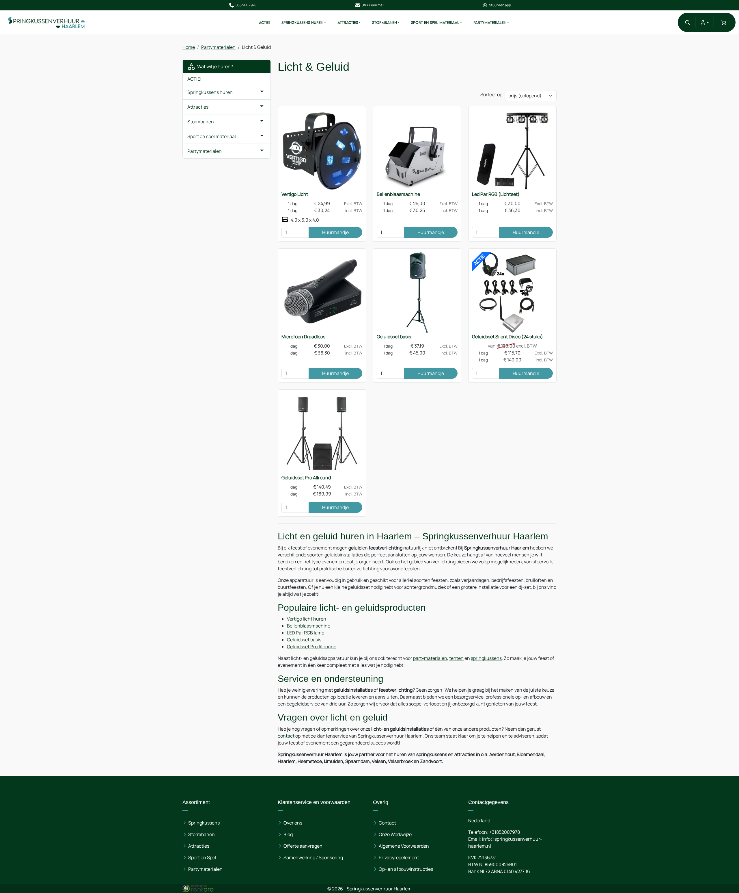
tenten (456, 658)
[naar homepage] (46, 22)
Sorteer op (491, 94)
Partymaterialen (489, 22)
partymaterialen (430, 658)
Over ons (292, 823)
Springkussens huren (302, 22)
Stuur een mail (373, 5)
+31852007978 (504, 832)
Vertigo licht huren (306, 619)
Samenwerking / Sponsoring (313, 857)
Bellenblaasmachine (398, 194)
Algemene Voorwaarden (404, 846)
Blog (288, 834)
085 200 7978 (246, 5)
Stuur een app (500, 5)
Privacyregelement (399, 857)
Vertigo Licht (294, 194)
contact (286, 736)
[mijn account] (704, 22)
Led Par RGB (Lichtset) (496, 194)
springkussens (486, 658)
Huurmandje (335, 232)
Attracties (347, 22)
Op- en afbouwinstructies (406, 869)
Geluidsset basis (394, 336)
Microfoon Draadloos (303, 336)
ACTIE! (264, 22)
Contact (387, 823)
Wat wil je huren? (214, 66)
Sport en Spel (202, 857)
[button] (687, 22)
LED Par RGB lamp (305, 633)
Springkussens (204, 823)
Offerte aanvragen (302, 846)
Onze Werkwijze (395, 834)
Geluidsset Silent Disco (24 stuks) (507, 336)
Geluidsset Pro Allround (306, 477)
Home (188, 47)
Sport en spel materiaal (435, 22)
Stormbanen (384, 22)
